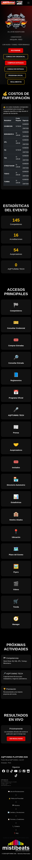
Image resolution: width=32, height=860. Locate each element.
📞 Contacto (16, 826)
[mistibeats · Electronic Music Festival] (16, 845)
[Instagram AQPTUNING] (7, 771)
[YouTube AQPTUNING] (15, 771)
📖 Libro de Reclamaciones (16, 791)
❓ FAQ (16, 833)
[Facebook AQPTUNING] (3, 771)
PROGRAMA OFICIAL (15, 75)
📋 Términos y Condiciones (16, 819)
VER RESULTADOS (16, 738)
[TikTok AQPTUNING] (11, 771)
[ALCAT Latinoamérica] (24, 771)
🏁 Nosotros (16, 805)
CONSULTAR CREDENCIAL (15, 56)
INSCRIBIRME (15, 50)
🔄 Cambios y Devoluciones (16, 812)
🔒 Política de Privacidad (16, 798)
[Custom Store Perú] (28, 771)
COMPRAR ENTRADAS (16, 63)
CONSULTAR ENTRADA (15, 69)
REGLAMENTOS (16, 82)
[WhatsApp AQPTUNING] (20, 771)
